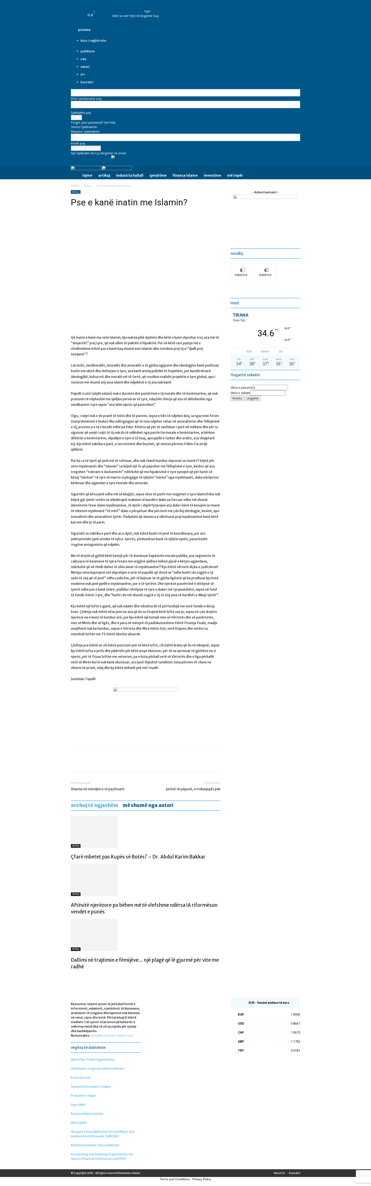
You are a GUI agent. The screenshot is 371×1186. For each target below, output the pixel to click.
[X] (135, 8)
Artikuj (104, 175)
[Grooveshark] (122, 8)
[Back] (145, 7)
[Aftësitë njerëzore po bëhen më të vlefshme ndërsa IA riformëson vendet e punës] (145, 880)
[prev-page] (72, 976)
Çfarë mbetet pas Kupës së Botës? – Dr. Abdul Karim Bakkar (138, 857)
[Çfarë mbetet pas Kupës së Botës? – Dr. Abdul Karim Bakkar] (145, 832)
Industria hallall (129, 175)
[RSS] (132, 8)
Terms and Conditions (175, 1179)
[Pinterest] (95, 762)
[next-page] (74, 976)
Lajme (87, 175)
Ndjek (241, 266)
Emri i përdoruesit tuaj (86, 99)
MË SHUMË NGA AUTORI (148, 805)
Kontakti (294, 1173)
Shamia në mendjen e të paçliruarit (98, 789)
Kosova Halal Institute (87, 1114)
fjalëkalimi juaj (81, 113)
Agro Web (78, 1105)
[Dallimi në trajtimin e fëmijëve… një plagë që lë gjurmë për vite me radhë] (145, 935)
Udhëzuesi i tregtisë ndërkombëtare (97, 1069)
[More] (114, 762)
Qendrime (158, 175)
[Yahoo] (138, 8)
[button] (295, 170)
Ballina (75, 186)
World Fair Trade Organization (93, 1060)
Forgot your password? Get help (93, 122)
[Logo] (86, 169)
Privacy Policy (201, 1179)
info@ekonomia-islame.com (112, 1035)
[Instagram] (125, 8)
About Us (279, 1173)
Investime (212, 175)
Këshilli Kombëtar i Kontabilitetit (95, 1145)
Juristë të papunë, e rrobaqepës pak (193, 789)
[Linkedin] (128, 8)
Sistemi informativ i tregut (91, 1087)
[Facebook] (119, 8)
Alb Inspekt (79, 1123)
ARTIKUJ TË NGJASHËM (94, 805)
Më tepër (235, 175)
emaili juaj (78, 143)
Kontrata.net (80, 1078)
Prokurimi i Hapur (83, 1096)
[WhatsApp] (104, 762)
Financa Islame (185, 175)
